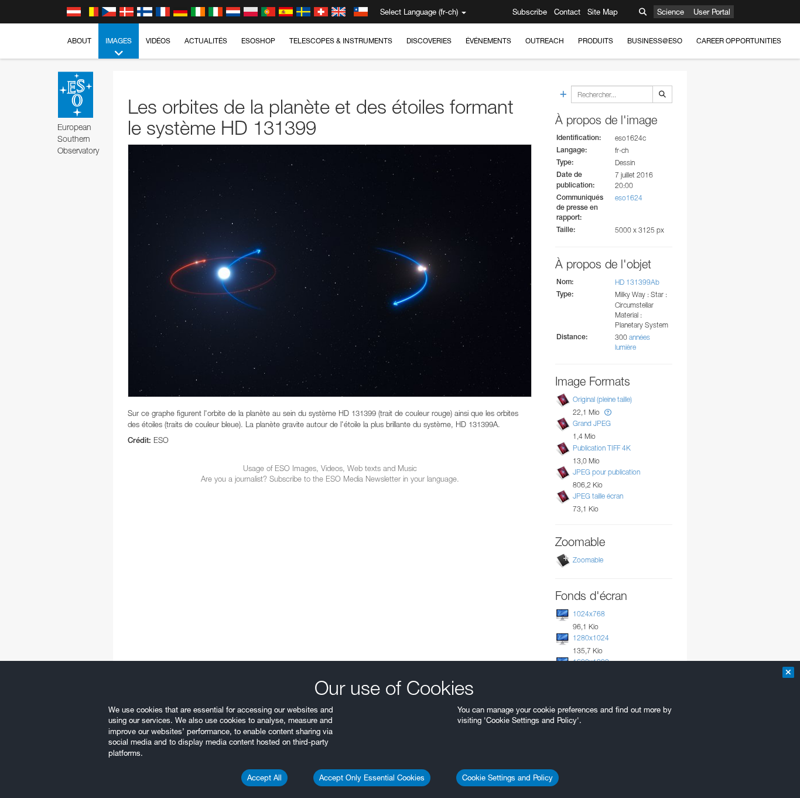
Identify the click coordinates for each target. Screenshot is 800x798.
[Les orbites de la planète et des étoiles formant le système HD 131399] (329, 271)
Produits (595, 40)
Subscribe (529, 11)
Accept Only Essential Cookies (372, 777)
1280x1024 (591, 637)
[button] (607, 412)
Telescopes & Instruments (340, 40)
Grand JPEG (592, 423)
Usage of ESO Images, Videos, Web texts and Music (330, 468)
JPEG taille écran (598, 496)
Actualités (205, 40)
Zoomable (588, 559)
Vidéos (158, 40)
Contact (567, 11)
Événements (488, 40)
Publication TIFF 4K (602, 448)
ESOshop (258, 40)
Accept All (264, 777)
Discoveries (429, 40)
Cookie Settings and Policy (507, 777)
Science (670, 11)
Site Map (602, 11)
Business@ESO (654, 40)
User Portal (711, 11)
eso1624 (628, 197)
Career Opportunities (738, 40)
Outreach (544, 40)
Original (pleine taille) (602, 399)
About (79, 40)
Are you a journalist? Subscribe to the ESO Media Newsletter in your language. (330, 478)
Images (118, 40)
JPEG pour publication (606, 472)
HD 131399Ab (637, 282)
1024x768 (589, 613)
